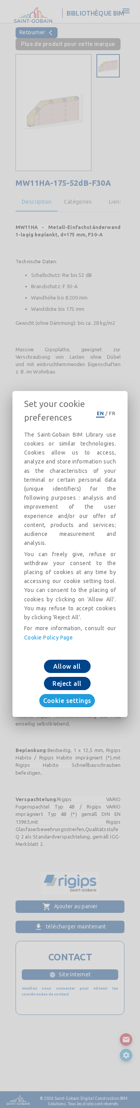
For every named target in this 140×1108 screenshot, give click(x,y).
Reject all (67, 683)
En (100, 413)
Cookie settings (67, 700)
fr (112, 413)
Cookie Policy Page (48, 637)
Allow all (66, 666)
